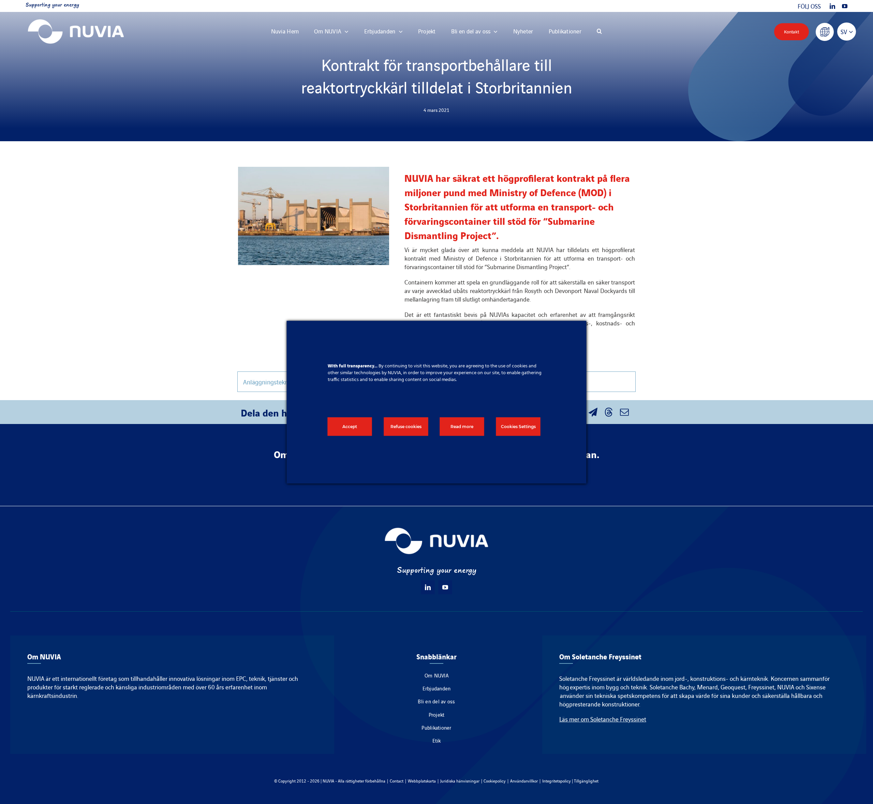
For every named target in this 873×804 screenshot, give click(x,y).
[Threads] (609, 412)
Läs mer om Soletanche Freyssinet (602, 719)
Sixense (816, 687)
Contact (396, 781)
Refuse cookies (405, 426)
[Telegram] (593, 412)
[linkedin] (832, 6)
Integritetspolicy (556, 781)
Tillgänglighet (586, 781)
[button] (599, 32)
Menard (707, 687)
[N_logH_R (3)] (75, 15)
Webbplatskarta (422, 781)
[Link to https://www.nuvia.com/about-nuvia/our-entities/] (825, 32)
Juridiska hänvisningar (459, 781)
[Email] (624, 412)
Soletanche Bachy (672, 687)
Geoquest (733, 687)
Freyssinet (761, 687)
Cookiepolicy (495, 781)
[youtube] (844, 6)
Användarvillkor (524, 781)
